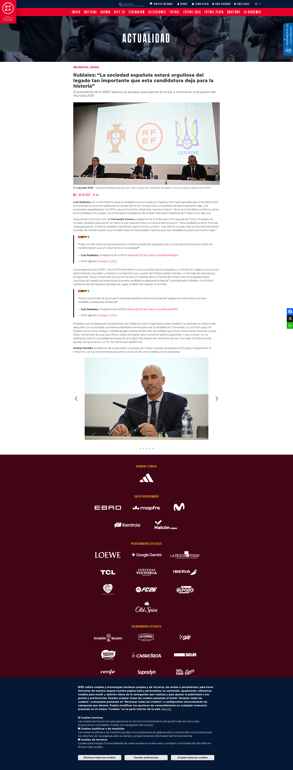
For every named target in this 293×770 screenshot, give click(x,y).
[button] (260, 4)
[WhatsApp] (289, 325)
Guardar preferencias (146, 757)
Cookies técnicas (92, 717)
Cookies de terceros (94, 739)
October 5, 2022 (107, 261)
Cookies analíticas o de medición (102, 728)
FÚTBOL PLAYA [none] (214, 12)
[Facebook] (289, 311)
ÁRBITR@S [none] (233, 12)
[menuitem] (76, 12)
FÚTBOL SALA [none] (192, 12)
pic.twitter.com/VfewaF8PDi (161, 309)
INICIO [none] (76, 12)
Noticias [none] (90, 12)
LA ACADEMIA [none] (252, 12)
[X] (289, 318)
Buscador (121, 4)
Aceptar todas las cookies (193, 757)
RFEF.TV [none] (119, 12)
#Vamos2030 (135, 255)
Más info (166, 709)
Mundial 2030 (86, 67)
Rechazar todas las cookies (100, 757)
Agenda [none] (105, 12)
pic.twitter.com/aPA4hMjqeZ (161, 255)
